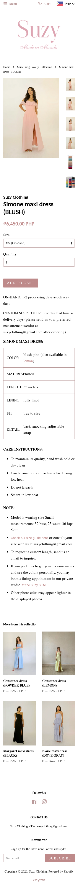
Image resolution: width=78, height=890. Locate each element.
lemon (28, 360)
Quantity (10, 253)
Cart (47, 3)
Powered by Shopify (61, 871)
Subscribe (60, 858)
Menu (12, 3)
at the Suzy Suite (34, 585)
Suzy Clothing (38, 871)
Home (6, 67)
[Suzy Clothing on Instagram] (44, 802)
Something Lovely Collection (34, 67)
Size (6, 234)
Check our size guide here (29, 538)
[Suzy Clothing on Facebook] (34, 802)
